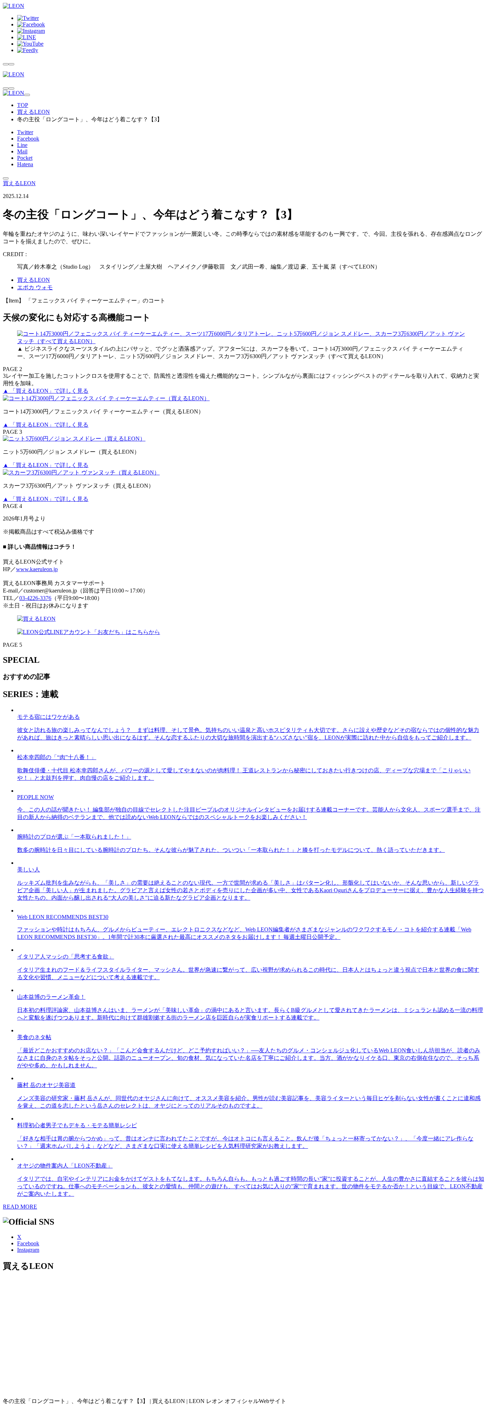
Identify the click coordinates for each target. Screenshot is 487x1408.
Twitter (25, 132)
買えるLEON (33, 112)
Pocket (24, 158)
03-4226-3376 (35, 598)
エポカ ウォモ (35, 287)
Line (22, 145)
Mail (22, 151)
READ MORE (20, 1207)
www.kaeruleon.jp (37, 569)
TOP (22, 105)
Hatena (25, 164)
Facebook (28, 139)
